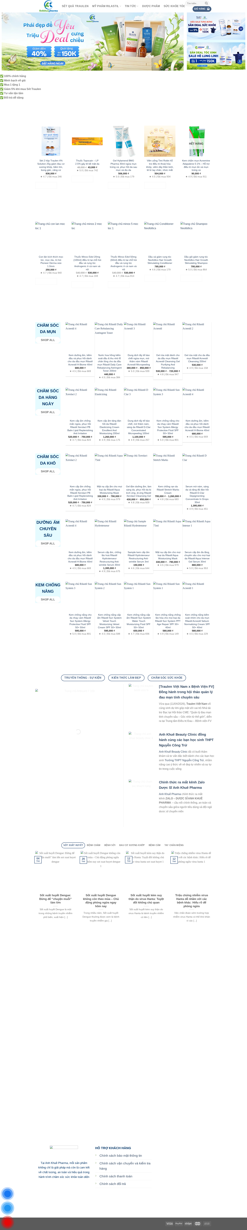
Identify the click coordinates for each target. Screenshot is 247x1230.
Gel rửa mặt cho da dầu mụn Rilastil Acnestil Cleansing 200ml (197, 358)
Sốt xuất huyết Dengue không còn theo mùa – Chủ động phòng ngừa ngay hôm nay (101, 901)
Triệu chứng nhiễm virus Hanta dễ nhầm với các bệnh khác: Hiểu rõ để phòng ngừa (191, 901)
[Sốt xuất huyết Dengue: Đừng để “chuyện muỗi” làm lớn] (55, 871)
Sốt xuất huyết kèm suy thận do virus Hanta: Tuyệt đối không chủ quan (146, 899)
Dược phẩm (151, 6)
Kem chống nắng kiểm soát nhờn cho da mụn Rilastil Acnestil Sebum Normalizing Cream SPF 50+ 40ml (197, 621)
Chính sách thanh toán (115, 1176)
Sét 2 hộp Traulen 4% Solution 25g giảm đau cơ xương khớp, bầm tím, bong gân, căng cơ (51, 165)
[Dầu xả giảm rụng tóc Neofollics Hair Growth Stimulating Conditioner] (159, 237)
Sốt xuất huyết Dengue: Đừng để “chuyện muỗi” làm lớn (55, 899)
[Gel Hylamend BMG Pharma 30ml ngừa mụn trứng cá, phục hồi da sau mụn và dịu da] (123, 141)
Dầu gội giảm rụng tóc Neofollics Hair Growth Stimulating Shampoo (196, 259)
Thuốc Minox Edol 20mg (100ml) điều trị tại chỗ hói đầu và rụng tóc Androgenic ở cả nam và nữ (87, 263)
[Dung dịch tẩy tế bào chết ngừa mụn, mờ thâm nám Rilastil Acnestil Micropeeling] (138, 336)
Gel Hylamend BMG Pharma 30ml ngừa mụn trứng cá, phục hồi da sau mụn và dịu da (123, 165)
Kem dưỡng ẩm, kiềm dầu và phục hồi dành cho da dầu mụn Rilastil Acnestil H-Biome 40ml (80, 360)
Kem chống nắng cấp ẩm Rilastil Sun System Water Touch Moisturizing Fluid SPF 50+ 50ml (139, 621)
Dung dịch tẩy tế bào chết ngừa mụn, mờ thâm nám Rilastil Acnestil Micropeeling (138, 360)
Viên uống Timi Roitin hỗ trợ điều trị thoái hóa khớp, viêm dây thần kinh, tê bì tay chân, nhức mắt (160, 165)
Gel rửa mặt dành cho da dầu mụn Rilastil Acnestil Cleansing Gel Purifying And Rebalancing (168, 361)
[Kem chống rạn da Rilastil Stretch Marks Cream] (167, 468)
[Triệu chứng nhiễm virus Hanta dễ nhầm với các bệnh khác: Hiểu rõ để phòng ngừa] (191, 871)
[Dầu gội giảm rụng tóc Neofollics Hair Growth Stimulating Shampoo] (196, 237)
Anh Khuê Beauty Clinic (173, 751)
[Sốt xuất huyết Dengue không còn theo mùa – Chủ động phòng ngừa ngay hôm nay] (101, 871)
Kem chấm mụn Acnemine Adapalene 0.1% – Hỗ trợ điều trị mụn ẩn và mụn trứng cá (196, 165)
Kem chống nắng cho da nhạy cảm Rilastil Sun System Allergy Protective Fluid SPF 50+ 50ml (168, 427)
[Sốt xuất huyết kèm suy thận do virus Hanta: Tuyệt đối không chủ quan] (146, 871)
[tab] (73, 845)
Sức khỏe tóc (174, 6)
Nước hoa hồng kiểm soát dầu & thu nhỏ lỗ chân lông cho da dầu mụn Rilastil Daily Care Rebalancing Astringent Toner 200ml (109, 363)
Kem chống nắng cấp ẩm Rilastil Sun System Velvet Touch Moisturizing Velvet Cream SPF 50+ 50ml (109, 621)
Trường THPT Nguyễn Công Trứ (184, 760)
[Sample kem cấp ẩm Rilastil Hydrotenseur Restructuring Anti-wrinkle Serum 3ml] (138, 533)
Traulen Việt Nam (196, 703)
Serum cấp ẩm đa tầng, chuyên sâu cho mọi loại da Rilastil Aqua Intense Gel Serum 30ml (197, 557)
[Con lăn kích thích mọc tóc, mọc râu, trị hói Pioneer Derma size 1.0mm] (51, 237)
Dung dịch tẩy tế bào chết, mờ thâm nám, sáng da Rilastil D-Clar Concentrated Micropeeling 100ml (139, 427)
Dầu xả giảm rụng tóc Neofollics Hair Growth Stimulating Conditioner (160, 259)
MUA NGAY (46, 185)
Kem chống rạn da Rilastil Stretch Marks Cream (168, 489)
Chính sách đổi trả (112, 1184)
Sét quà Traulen (75, 6)
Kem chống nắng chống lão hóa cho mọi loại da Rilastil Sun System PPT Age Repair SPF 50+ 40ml (168, 621)
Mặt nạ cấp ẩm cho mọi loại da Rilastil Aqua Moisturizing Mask (109, 489)
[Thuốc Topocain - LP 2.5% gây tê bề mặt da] (87, 141)
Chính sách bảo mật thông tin (120, 1155)
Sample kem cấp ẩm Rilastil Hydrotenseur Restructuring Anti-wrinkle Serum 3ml (139, 557)
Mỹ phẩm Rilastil (105, 6)
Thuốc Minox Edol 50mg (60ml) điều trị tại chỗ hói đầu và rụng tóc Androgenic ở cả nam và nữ (123, 263)
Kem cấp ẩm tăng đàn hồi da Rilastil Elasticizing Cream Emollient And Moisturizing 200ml (109, 427)
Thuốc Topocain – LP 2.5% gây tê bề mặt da (87, 162)
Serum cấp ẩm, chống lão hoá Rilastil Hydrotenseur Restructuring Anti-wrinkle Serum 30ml (109, 558)
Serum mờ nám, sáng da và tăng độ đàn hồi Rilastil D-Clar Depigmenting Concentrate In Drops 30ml (197, 494)
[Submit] (206, 3)
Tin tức (130, 6)
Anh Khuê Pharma (170, 794)
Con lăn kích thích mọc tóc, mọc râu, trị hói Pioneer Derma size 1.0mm (51, 261)
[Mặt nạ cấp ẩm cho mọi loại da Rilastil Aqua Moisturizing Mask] (109, 468)
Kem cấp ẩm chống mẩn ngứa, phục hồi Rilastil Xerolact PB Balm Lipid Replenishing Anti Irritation (80, 427)
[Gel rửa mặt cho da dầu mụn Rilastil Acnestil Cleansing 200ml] (197, 336)
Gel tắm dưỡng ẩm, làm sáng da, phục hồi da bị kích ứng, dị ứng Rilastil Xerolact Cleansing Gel (138, 491)
